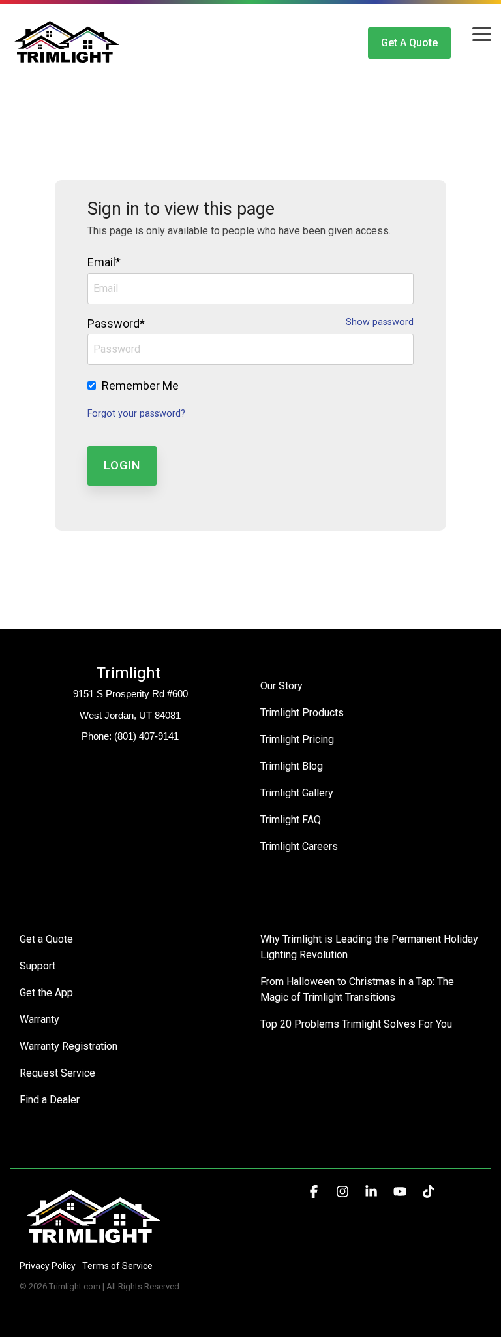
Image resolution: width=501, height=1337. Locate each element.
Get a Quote (409, 43)
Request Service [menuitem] (57, 1073)
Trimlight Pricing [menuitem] (297, 739)
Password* (116, 323)
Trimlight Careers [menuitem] (299, 846)
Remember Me (140, 385)
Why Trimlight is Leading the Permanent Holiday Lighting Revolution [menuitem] (370, 947)
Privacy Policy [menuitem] (48, 1266)
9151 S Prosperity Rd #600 (130, 693)
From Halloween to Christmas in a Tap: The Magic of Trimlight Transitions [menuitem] (358, 989)
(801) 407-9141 (146, 736)
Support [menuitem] (37, 966)
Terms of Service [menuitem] (117, 1266)
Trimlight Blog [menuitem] (291, 766)
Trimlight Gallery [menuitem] (296, 793)
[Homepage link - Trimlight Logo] (93, 1244)
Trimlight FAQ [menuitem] (290, 819)
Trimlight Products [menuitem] (302, 712)
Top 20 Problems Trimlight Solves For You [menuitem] (356, 1024)
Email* (104, 262)
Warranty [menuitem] (39, 1019)
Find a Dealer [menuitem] (50, 1099)
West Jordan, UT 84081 (130, 715)
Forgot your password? (136, 413)
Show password (380, 322)
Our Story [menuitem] (281, 686)
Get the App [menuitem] (46, 992)
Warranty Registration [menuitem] (68, 1046)
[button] (481, 33)
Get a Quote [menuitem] (46, 939)
